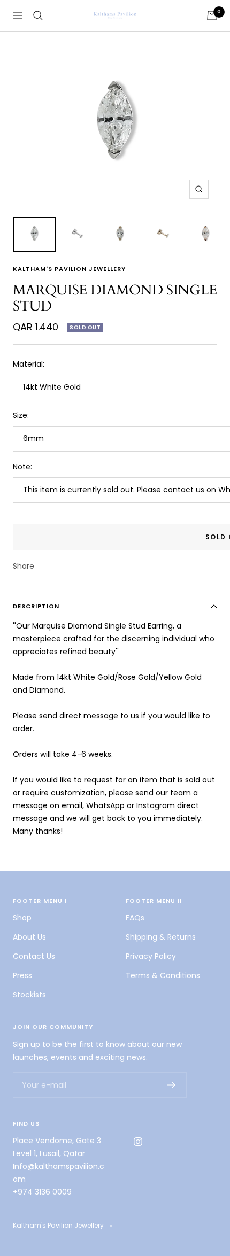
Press (22, 975)
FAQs (135, 917)
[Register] (171, 1085)
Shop (22, 917)
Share (23, 566)
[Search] (38, 15)
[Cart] (211, 15)
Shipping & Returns (161, 937)
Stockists (29, 994)
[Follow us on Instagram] (138, 1142)
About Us (29, 937)
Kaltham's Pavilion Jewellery (69, 269)
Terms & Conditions (163, 975)
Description (36, 606)
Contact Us (34, 956)
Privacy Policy (151, 956)
